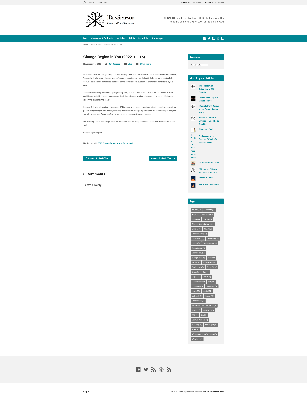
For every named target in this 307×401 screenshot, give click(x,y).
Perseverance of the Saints (204, 305)
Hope (196, 277)
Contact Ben (102, 2)
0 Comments (145, 64)
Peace (209, 296)
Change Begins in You (112, 143)
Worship (197, 339)
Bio (85, 38)
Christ (208, 229)
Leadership (211, 286)
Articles (121, 38)
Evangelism (198, 258)
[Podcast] (218, 38)
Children (196, 229)
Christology (213, 238)
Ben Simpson (114, 64)
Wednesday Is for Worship (204, 334)
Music (207, 291)
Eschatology (198, 253)
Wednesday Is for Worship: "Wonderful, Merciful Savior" (208, 139)
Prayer (196, 310)
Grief (206, 272)
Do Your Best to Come (209, 162)
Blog (93, 44)
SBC (195, 315)
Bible (196, 219)
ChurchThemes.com (214, 392)
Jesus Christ (198, 281)
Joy (211, 281)
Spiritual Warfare (200, 320)
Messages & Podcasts (102, 38)
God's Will (212, 267)
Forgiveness (209, 262)
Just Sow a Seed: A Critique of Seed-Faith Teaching (209, 120)
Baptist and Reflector (202, 214)
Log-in (86, 392)
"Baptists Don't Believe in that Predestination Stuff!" (209, 109)
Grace (195, 272)
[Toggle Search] (84, 3)
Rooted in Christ (206, 178)
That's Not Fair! (206, 129)
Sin (204, 315)
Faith (211, 258)
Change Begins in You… (113, 44)
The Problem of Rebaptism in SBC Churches (207, 89)
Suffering (197, 325)
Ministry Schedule (138, 38)
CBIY (100, 143)
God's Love (198, 267)
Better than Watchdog (209, 184)
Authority (209, 210)
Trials (195, 329)
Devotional (128, 143)
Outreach (197, 296)
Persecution (198, 301)
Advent (196, 210)
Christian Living (199, 234)
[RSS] (213, 38)
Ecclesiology (198, 248)
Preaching (208, 310)
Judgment (197, 286)
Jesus (207, 277)
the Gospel (157, 38)
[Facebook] (204, 38)
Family (196, 262)
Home (91, 2)
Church (196, 243)
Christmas (198, 238)
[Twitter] (209, 38)
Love (196, 291)
